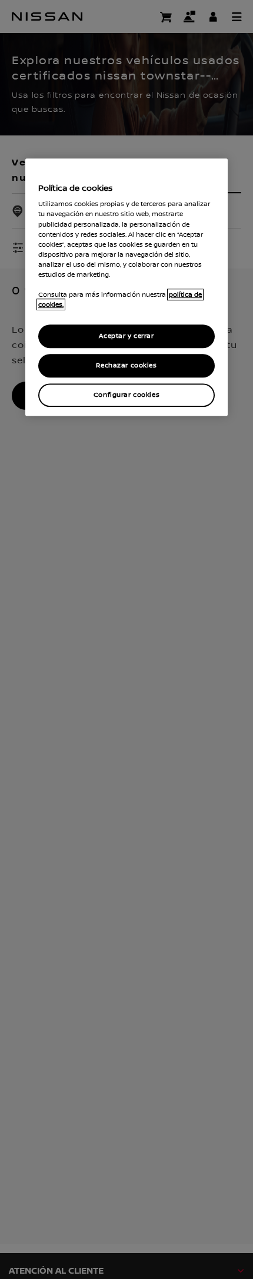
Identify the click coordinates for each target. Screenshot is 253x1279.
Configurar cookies (126, 395)
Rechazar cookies (126, 365)
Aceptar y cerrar (126, 336)
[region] (126, 287)
